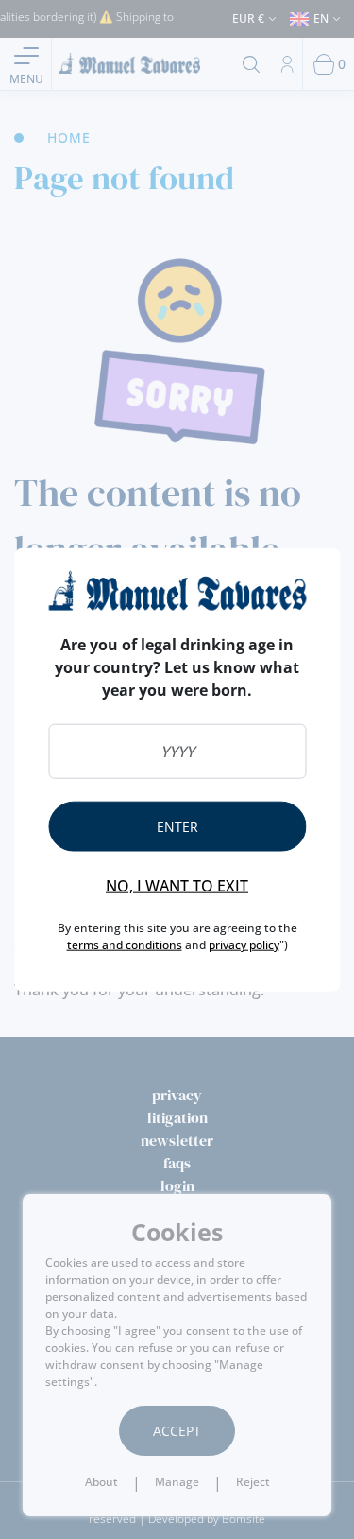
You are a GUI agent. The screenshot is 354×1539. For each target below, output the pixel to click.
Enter (177, 826)
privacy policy (244, 944)
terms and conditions (124, 944)
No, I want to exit (177, 884)
